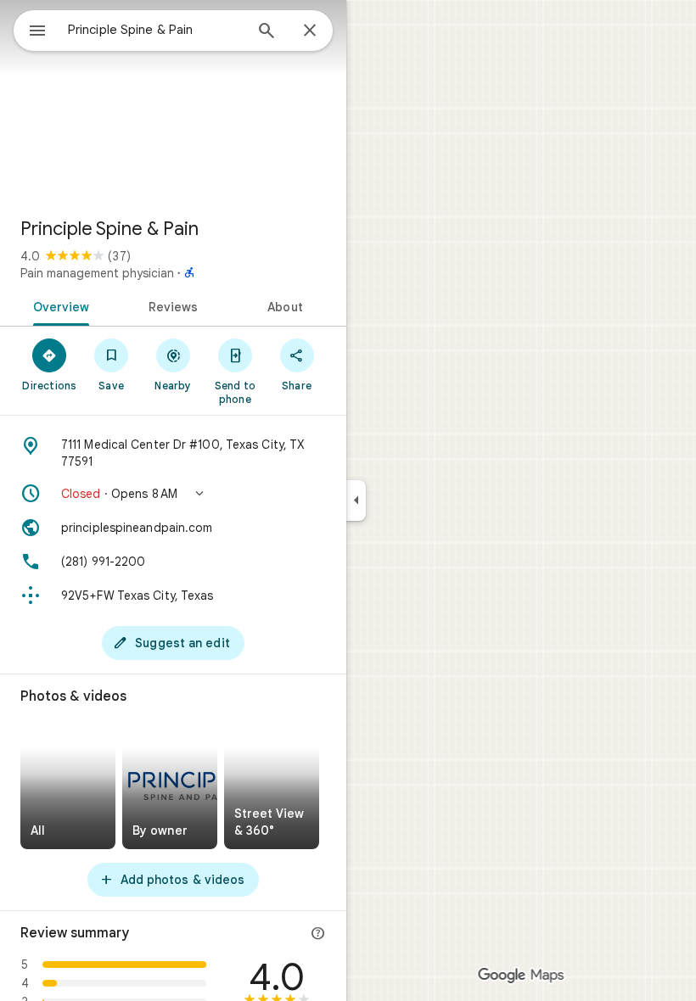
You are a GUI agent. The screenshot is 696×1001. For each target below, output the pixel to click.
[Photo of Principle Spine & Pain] (173, 102)
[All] (67, 786)
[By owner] (169, 786)
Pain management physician (97, 273)
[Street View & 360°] (271, 786)
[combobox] (155, 30)
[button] (173, 494)
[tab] (58, 305)
